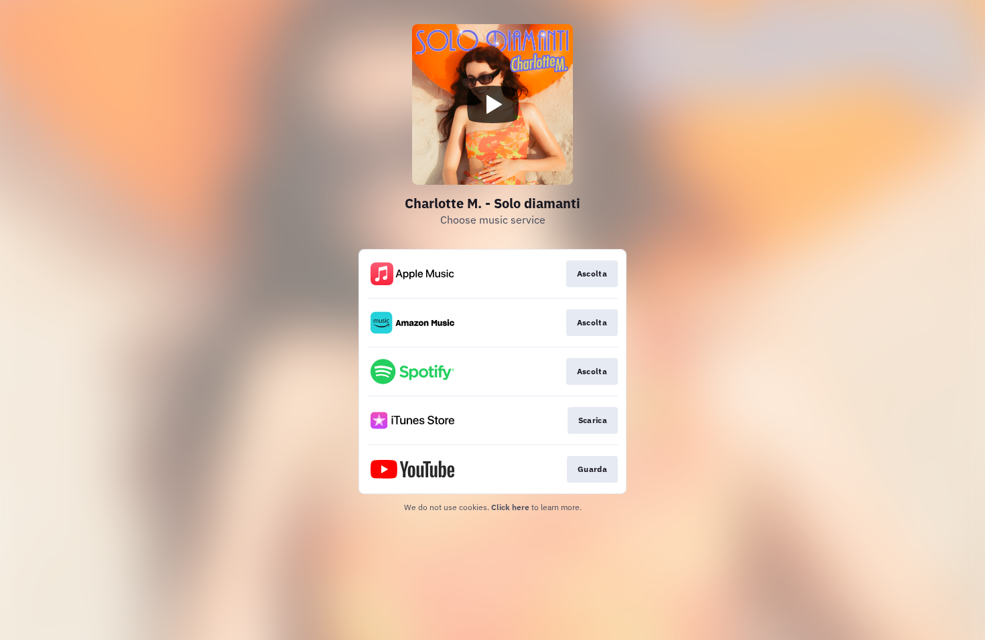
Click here (510, 507)
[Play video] (492, 104)
